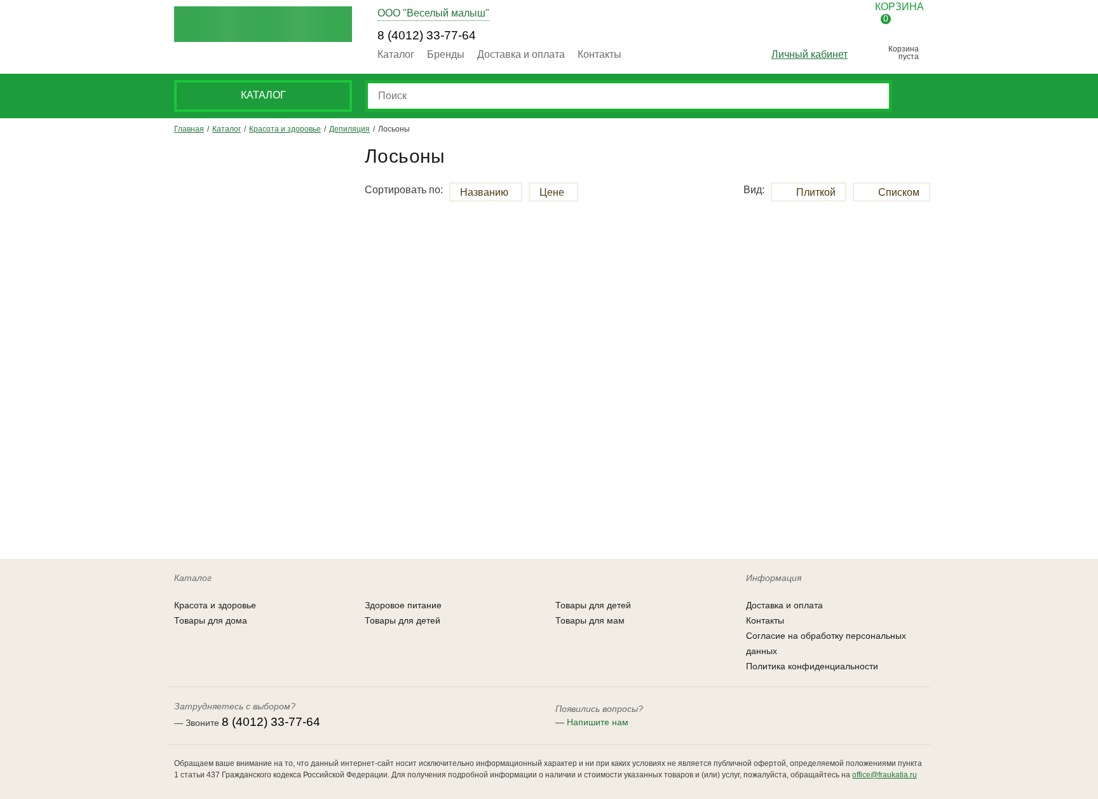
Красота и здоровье (285, 129)
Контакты (599, 54)
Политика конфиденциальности (812, 666)
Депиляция (349, 129)
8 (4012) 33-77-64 (426, 35)
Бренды (445, 54)
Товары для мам (590, 620)
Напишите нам (597, 722)
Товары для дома (210, 620)
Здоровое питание (403, 605)
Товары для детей (402, 620)
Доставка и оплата (521, 54)
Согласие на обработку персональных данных (826, 643)
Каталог (395, 54)
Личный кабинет (809, 54)
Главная (189, 129)
